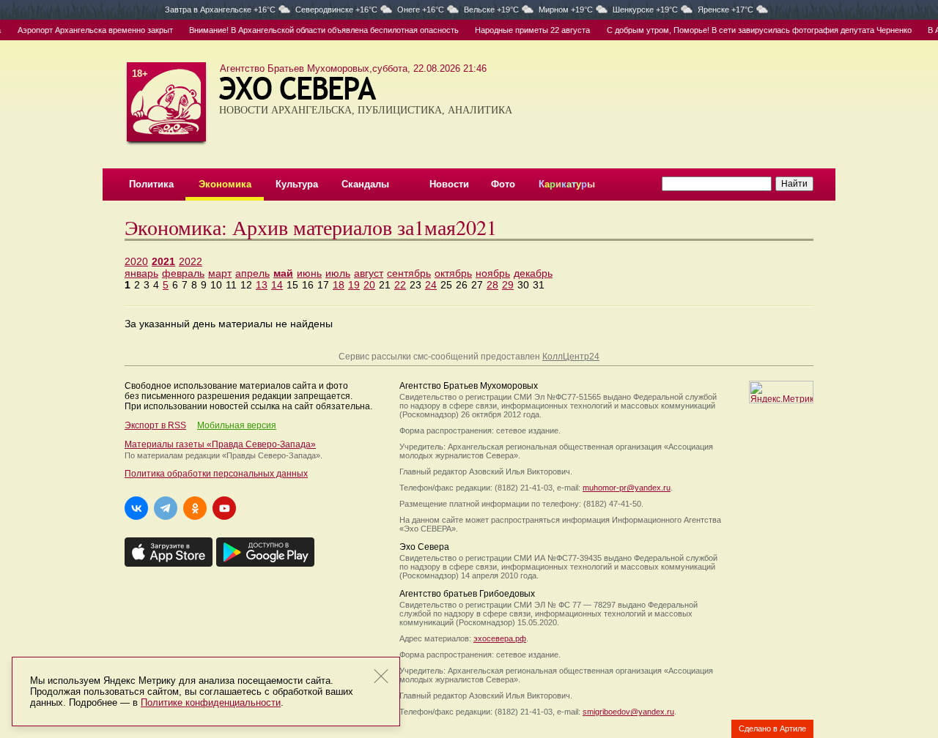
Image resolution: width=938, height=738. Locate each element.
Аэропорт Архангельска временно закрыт (88, 30)
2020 (136, 261)
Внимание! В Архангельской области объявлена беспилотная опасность (317, 30)
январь (141, 273)
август (368, 273)
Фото (503, 184)
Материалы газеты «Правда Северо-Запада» (220, 444)
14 (277, 285)
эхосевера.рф (499, 638)
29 (508, 285)
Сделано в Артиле (772, 728)
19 (354, 285)
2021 (163, 261)
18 (338, 285)
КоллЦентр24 (570, 356)
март (220, 273)
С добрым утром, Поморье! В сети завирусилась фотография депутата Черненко (752, 30)
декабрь (533, 273)
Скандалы (365, 184)
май (283, 273)
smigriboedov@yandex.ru (628, 711)
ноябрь (493, 273)
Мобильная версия (236, 425)
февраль (183, 273)
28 (492, 285)
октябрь (453, 273)
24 (431, 285)
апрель (252, 273)
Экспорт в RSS (155, 425)
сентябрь (409, 273)
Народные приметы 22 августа (525, 30)
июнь (309, 273)
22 (400, 285)
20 (369, 285)
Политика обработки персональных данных (216, 474)
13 (261, 285)
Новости (449, 184)
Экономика (225, 184)
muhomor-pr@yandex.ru (627, 487)
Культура (297, 184)
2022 (190, 261)
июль (337, 273)
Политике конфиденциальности (211, 702)
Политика (151, 184)
